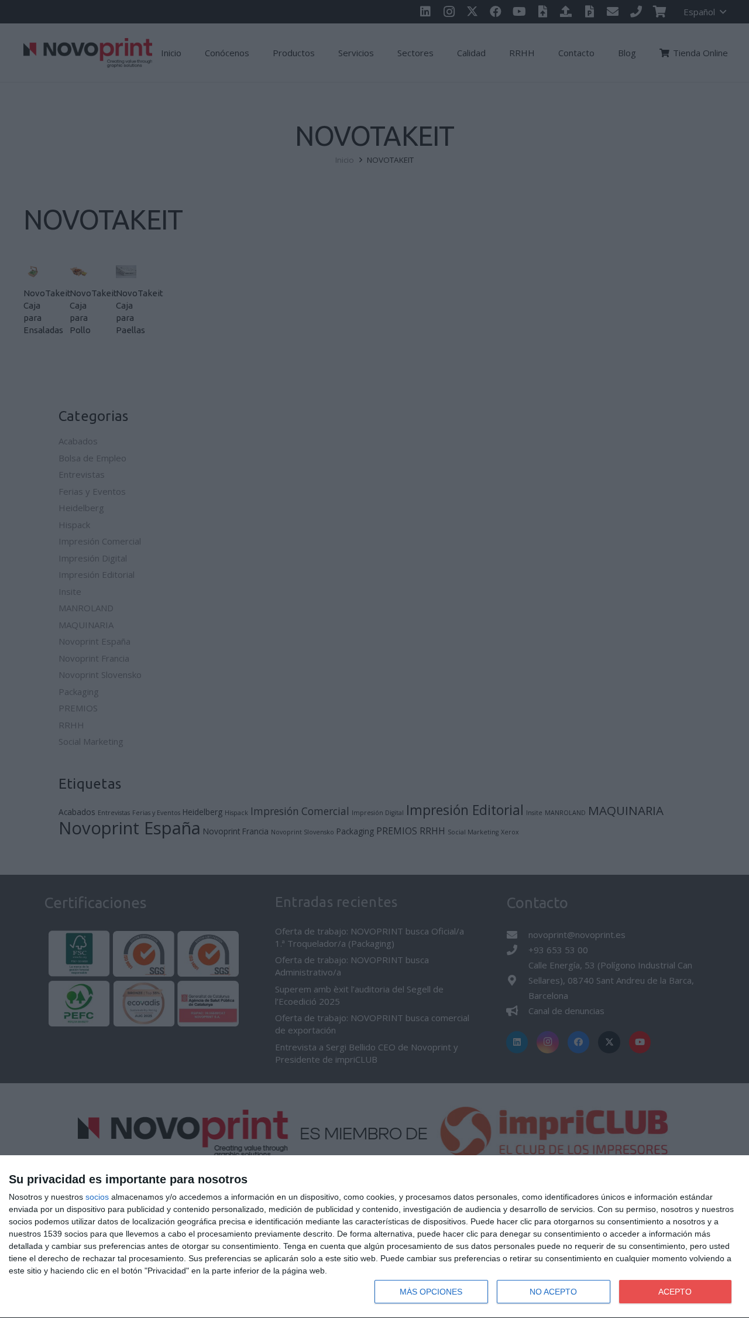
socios (97, 1197)
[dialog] (374, 1237)
